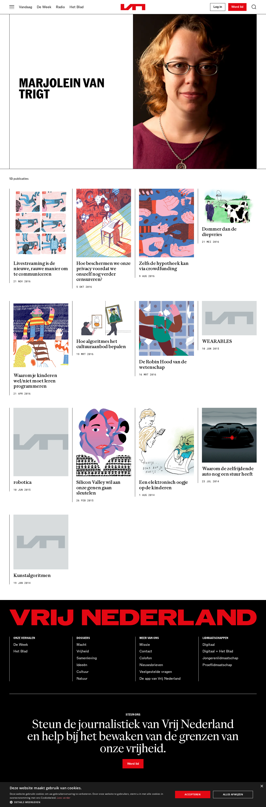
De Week (44, 7)
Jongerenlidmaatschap (220, 658)
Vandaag (25, 7)
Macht (81, 644)
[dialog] (133, 794)
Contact (145, 651)
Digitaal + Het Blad (218, 651)
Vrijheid (83, 651)
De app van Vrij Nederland (160, 678)
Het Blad (77, 7)
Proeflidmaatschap (217, 665)
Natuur (82, 678)
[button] (89, 802)
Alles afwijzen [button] (233, 794)
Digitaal (209, 644)
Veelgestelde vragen (155, 672)
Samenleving (87, 658)
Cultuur (83, 672)
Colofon (145, 658)
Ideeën (82, 665)
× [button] (261, 786)
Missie (144, 644)
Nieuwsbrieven (151, 665)
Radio (60, 7)
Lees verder (63, 797)
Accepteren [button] (193, 794)
